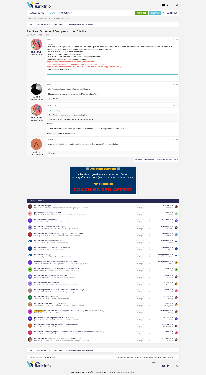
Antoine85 (37, 299)
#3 (177, 105)
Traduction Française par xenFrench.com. (122, 372)
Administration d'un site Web (60, 222)
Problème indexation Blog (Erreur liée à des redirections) (56, 325)
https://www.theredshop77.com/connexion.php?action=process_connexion (76, 64)
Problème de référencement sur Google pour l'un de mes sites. (59, 233)
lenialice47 (38, 327)
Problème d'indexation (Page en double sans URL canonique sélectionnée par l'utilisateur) (69, 332)
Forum (52, 13)
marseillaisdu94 (39, 285)
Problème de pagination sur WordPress (49, 241)
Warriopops (38, 208)
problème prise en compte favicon (47, 213)
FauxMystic (38, 313)
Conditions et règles (134, 357)
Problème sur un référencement (46, 283)
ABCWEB (170, 229)
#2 (177, 84)
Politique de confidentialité (152, 357)
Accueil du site (37, 13)
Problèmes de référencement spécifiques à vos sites (70, 208)
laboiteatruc (169, 236)
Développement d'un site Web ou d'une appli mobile (71, 264)
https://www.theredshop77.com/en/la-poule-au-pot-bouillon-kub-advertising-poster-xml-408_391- (85, 67)
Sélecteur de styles (35, 357)
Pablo (36, 271)
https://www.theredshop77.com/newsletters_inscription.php (70, 62)
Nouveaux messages (37, 18)
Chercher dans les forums (58, 18)
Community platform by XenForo (89, 372)
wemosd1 (37, 334)
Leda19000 (38, 341)
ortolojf (36, 222)
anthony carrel (39, 306)
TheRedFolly (33, 35)
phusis (36, 320)
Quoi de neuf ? (65, 13)
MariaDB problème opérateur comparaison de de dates (55, 261)
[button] (74, 13)
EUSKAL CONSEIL (167, 327)
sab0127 (37, 292)
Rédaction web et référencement (66, 285)
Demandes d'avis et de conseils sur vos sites (64, 271)
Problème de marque (42, 206)
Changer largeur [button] (49, 357)
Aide (164, 357)
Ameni (36, 243)
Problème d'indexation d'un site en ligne (49, 226)
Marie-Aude (169, 285)
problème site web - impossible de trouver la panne (54, 318)
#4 (177, 139)
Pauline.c (37, 229)
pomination (169, 278)
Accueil (170, 357)
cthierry (170, 299)
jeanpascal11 (168, 292)
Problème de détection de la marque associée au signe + (56, 269)
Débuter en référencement (59, 243)
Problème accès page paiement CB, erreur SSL (52, 248)
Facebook (56, 313)
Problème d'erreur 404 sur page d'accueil (50, 303)
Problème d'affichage (42, 255)
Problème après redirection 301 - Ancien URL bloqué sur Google (59, 290)
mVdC (171, 264)
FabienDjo (37, 278)
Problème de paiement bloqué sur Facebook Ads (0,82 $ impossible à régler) (74, 311)
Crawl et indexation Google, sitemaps (66, 229)
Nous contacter (120, 357)
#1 (177, 39)
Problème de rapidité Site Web (46, 296)
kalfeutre (37, 215)
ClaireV (36, 250)
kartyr (171, 215)
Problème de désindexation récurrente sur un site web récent (58, 339)
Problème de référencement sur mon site (50, 276)
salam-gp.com (39, 236)
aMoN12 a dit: (53, 111)
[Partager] (173, 39)
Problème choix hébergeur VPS (46, 220)
